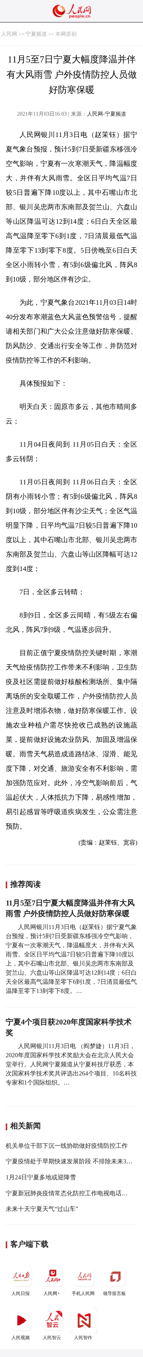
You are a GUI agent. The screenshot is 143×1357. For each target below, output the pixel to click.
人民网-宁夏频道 (106, 114)
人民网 (9, 34)
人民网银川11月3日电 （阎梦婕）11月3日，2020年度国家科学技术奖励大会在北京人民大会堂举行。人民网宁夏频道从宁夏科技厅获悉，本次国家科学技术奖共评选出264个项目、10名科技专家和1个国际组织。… (71, 1064)
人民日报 (20, 1293)
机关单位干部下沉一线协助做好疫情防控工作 (67, 1145)
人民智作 (83, 1337)
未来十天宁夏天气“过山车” (42, 1209)
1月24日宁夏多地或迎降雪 (41, 1177)
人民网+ (51, 1293)
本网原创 (66, 34)
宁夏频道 (36, 34)
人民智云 (52, 1337)
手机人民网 (83, 1293)
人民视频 (20, 1337)
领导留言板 (114, 1293)
